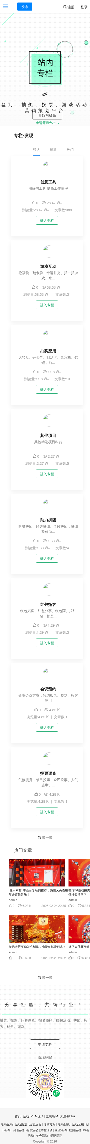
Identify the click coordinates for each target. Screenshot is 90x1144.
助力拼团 (48, 520)
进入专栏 (47, 220)
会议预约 (48, 689)
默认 (36, 149)
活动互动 (7, 1124)
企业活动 (61, 1130)
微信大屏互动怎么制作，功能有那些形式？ (37, 946)
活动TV (28, 1116)
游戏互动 (48, 266)
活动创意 (64, 1124)
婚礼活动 (46, 1130)
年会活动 (42, 1135)
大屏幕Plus (67, 1116)
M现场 (39, 1116)
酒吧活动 (56, 1135)
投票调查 (48, 773)
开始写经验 (47, 114)
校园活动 (75, 1130)
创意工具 (48, 182)
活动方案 (50, 1124)
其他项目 (48, 435)
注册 (70, 6)
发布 (24, 6)
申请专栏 (45, 1044)
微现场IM (52, 1116)
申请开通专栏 (46, 123)
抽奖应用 (48, 351)
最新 (53, 149)
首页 (18, 1116)
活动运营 (35, 1124)
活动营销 (78, 1124)
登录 (84, 6)
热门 (70, 149)
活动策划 (21, 1124)
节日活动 (18, 1130)
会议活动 (32, 1130)
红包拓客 (48, 604)
